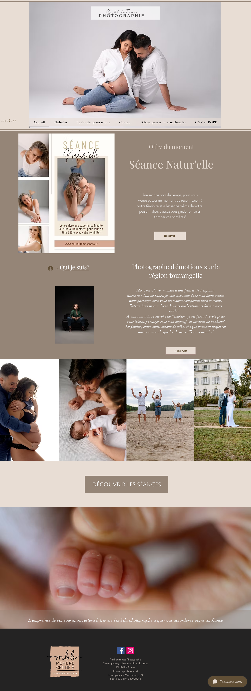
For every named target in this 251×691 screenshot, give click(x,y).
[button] (61, 122)
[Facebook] (121, 650)
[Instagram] (130, 650)
